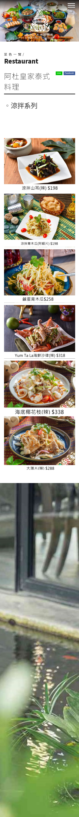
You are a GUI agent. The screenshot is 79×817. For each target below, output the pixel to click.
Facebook (69, 73)
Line (59, 73)
